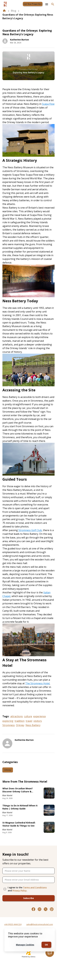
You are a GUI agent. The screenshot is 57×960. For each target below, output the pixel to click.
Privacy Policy (19, 890)
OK (46, 944)
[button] (7, 769)
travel (29, 720)
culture (28, 716)
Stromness (8, 725)
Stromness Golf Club (30, 530)
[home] (4, 11)
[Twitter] (45, 909)
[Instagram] (39, 909)
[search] (53, 4)
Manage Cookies (25, 944)
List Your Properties (32, 4)
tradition (19, 720)
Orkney (20, 725)
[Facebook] (33, 909)
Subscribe (28, 898)
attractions (16, 716)
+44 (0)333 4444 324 (12, 924)
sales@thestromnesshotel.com (39, 924)
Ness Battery (33, 725)
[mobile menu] (46, 4)
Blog (13, 10)
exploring (7, 720)
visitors (37, 720)
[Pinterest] (52, 909)
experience (39, 716)
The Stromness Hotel (37, 683)
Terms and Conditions (35, 887)
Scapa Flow (48, 104)
